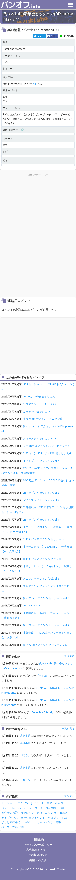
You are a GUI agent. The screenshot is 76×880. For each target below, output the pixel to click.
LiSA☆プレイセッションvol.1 (41, 519)
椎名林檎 (51, 808)
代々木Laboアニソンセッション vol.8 (46, 598)
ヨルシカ (50, 812)
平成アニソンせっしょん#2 (39, 404)
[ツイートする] (40, 36)
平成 (64, 817)
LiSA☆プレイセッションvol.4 (41, 461)
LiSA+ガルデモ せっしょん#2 (40, 396)
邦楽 (62, 808)
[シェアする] (53, 36)
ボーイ (28, 808)
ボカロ (59, 803)
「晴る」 (25, 755)
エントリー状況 (11, 108)
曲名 (5, 42)
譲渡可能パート (12, 129)
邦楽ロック (27, 812)
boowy (16, 808)
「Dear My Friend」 (42, 712)
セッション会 (45, 822)
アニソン (23, 803)
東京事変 (46, 803)
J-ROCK (63, 812)
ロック (39, 808)
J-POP (35, 803)
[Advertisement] (38, 205)
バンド (5, 808)
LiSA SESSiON (31, 605)
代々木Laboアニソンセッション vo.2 (45, 645)
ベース (5, 827)
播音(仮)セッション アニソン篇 (43, 419)
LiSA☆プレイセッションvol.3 (41, 492)
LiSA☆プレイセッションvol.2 (41, 500)
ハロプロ (53, 817)
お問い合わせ (38, 855)
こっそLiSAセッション (36, 411)
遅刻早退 (25, 736)
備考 (5, 160)
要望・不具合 (38, 860)
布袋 (59, 822)
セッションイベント (32, 817)
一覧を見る (68, 656)
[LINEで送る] (67, 36)
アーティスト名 (11, 55)
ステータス (9, 138)
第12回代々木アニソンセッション (43, 539)
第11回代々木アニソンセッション (43, 559)
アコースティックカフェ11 (39, 438)
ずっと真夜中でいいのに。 (17, 822)
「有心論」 (43, 676)
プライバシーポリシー (38, 845)
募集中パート (10, 90)
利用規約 (38, 839)
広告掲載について (38, 850)
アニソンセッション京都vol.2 (41, 578)
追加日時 (8, 77)
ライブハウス (9, 817)
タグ (5, 151)
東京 (39, 812)
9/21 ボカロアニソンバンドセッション (46, 446)
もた (34, 84)
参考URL (8, 68)
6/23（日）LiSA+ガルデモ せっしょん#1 (47, 453)
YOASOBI (18, 827)
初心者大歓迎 (9, 812)
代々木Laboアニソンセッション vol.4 (46, 625)
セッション (8, 803)
